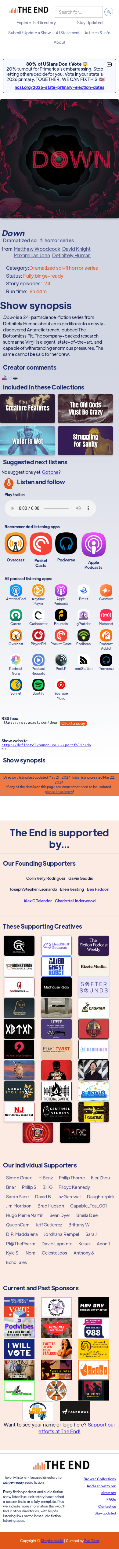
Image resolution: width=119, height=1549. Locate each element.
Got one (50, 472)
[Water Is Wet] (27, 440)
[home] (29, 12)
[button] (36, 22)
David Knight (76, 249)
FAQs (111, 1499)
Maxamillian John (32, 255)
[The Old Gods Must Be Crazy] (85, 408)
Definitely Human (71, 255)
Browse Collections (100, 1479)
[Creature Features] (27, 408)
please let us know (59, 791)
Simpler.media (52, 1540)
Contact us (107, 1506)
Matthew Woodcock (37, 249)
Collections (68, 387)
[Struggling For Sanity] (85, 440)
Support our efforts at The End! (76, 1427)
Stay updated (105, 1513)
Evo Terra (91, 1540)
